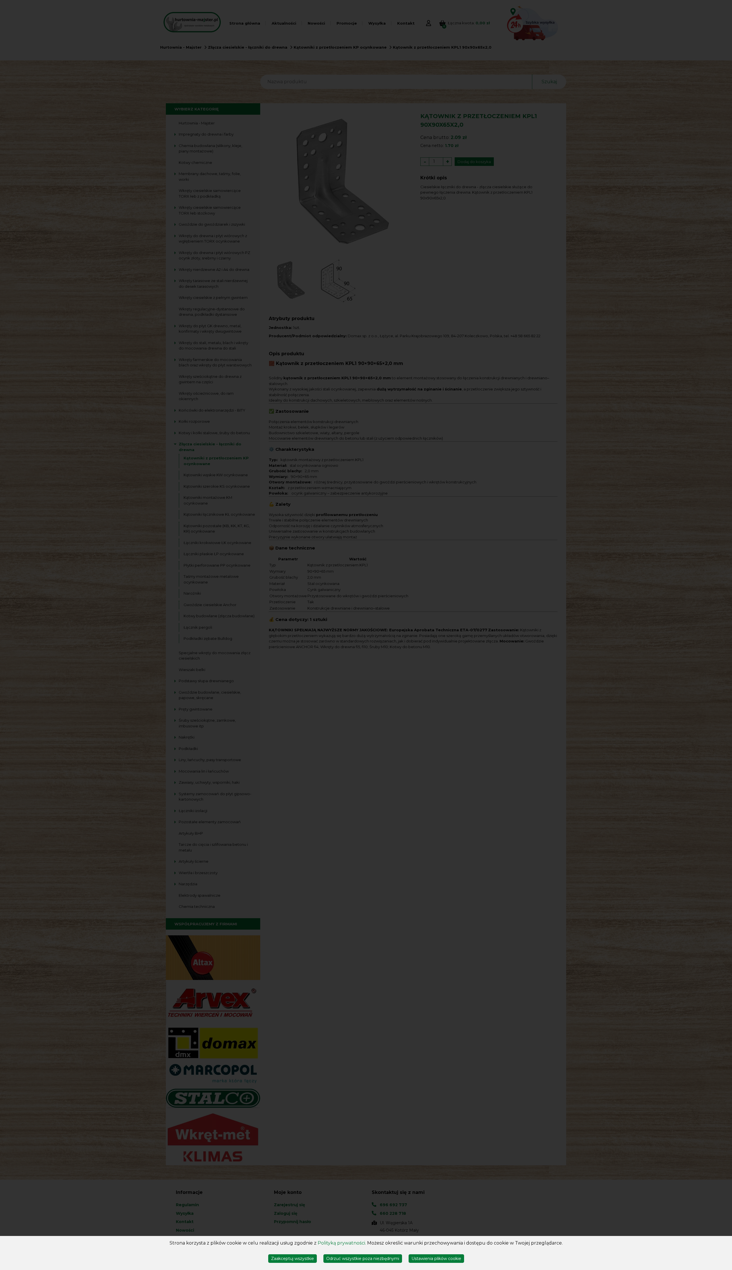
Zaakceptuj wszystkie (292, 1258)
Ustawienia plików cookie (436, 1258)
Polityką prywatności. (342, 1243)
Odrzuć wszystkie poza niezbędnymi (362, 1258)
